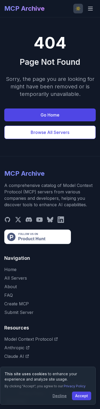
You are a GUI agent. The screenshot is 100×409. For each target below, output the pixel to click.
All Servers (15, 278)
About (10, 286)
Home (10, 269)
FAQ (8, 295)
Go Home (50, 115)
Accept (81, 395)
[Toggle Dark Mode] (78, 8)
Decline (60, 395)
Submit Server (19, 312)
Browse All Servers (50, 132)
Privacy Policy (75, 386)
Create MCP (16, 303)
